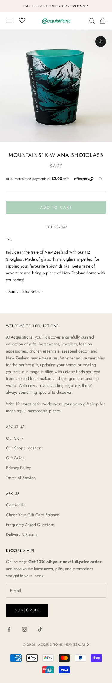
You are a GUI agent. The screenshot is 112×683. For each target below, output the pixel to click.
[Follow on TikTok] (40, 629)
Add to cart (56, 207)
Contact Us (15, 505)
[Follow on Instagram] (24, 629)
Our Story (14, 438)
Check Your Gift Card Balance (32, 515)
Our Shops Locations (24, 448)
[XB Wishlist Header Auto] (22, 20)
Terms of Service (21, 477)
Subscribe (27, 610)
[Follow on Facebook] (9, 629)
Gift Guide (15, 458)
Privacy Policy (18, 468)
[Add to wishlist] (10, 238)
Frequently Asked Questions (30, 525)
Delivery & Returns (22, 534)
